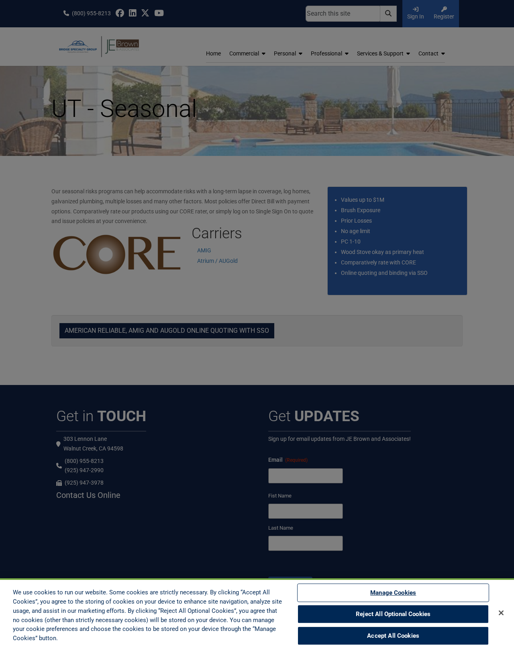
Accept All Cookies (393, 635)
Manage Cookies (393, 592)
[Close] (501, 613)
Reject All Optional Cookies (393, 614)
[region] (257, 612)
